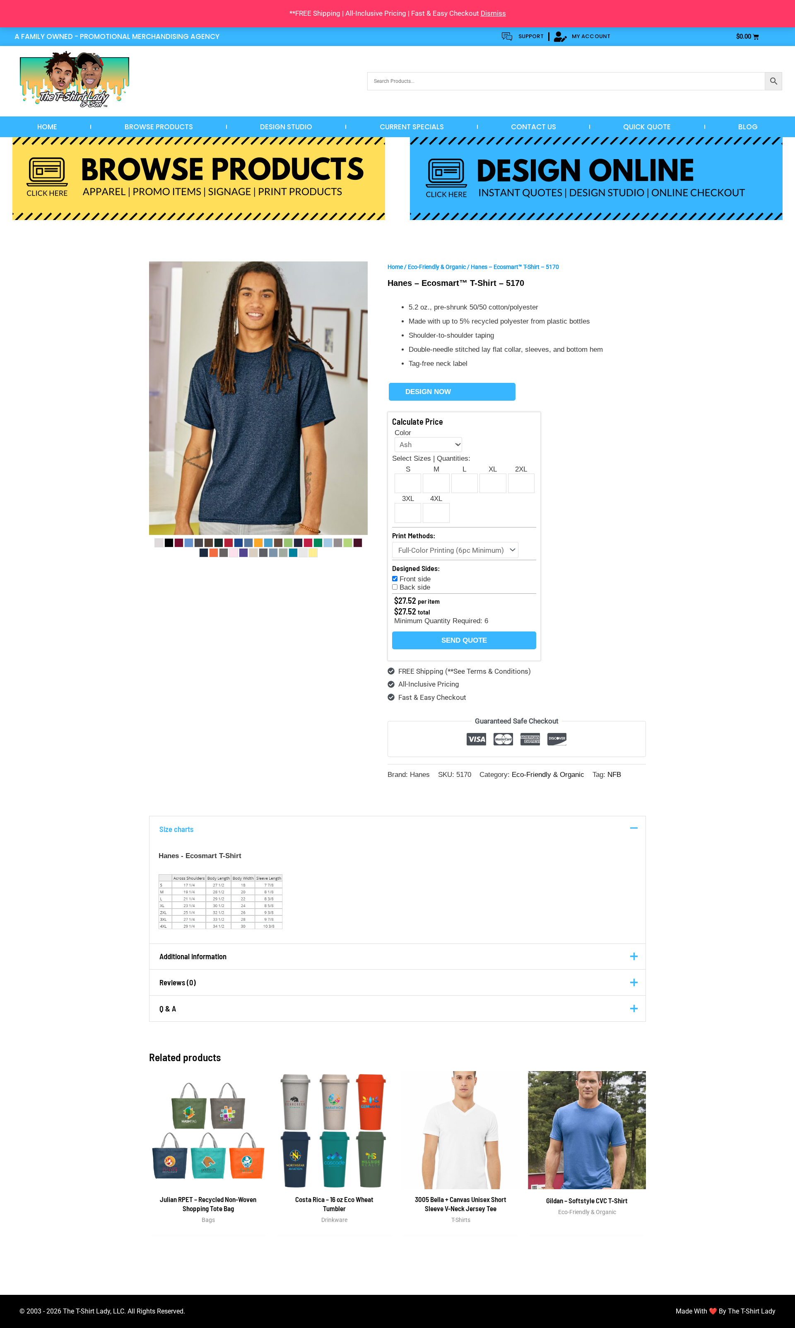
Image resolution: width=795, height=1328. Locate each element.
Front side (415, 579)
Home (47, 127)
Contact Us (533, 127)
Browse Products (159, 127)
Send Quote (464, 640)
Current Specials (412, 127)
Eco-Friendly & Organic (437, 267)
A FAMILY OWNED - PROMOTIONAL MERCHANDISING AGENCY (116, 36)
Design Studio (286, 127)
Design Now (428, 392)
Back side (415, 587)
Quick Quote (647, 127)
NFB (614, 775)
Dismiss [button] (493, 13)
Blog (748, 127)
